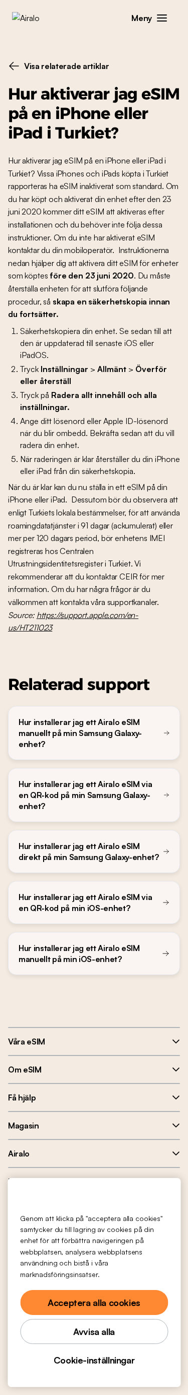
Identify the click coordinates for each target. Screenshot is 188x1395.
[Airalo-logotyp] (33, 18)
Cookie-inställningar (94, 1360)
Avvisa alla (94, 1331)
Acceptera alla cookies (94, 1302)
